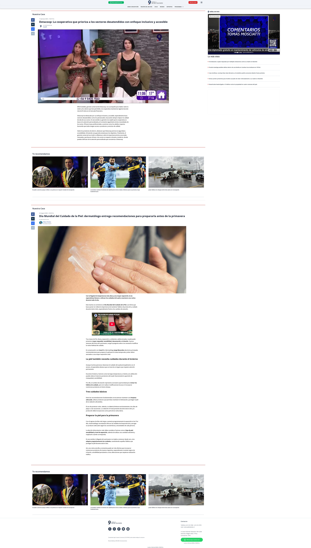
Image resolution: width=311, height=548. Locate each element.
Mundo (162, 6)
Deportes (169, 6)
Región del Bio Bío (146, 6)
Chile (156, 6)
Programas (178, 6)
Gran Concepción (132, 6)
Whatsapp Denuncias (117, 2)
